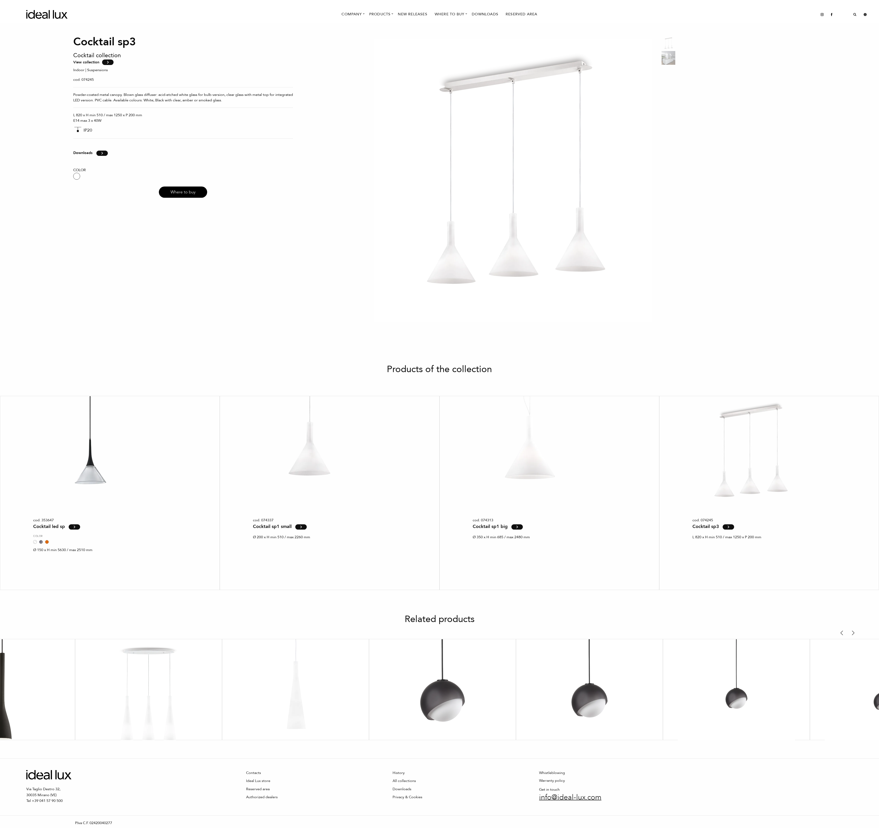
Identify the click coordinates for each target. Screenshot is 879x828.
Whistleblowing (552, 772)
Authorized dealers (262, 797)
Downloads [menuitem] (485, 14)
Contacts (253, 772)
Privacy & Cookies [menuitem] (407, 797)
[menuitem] (822, 14)
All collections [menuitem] (404, 780)
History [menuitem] (399, 772)
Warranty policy (552, 780)
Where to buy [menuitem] (449, 14)
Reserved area (258, 789)
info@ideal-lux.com (570, 797)
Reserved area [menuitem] (521, 14)
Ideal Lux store (258, 780)
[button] (841, 633)
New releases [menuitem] (412, 14)
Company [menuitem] (352, 14)
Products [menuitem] (380, 14)
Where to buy (183, 192)
